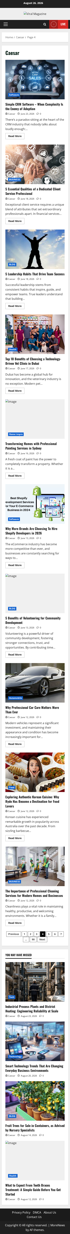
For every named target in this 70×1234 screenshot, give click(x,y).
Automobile (15, 698)
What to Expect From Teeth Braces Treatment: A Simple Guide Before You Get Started (33, 1189)
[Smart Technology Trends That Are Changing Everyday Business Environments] (35, 1041)
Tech (11, 997)
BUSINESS (14, 179)
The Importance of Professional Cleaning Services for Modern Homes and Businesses (35, 866)
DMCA (37, 1212)
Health (13, 349)
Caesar (11, 113)
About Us (50, 1212)
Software (14, 94)
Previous (13, 934)
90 (33, 939)
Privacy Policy (21, 1212)
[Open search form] (44, 24)
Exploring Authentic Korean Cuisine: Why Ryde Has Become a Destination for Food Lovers (35, 772)
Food (11, 787)
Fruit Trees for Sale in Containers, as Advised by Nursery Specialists (35, 1127)
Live (63, 24)
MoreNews (57, 1225)
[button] (6, 24)
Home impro (16, 434)
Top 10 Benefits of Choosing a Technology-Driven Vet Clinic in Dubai (35, 334)
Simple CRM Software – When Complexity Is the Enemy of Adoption (35, 79)
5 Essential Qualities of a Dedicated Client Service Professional (35, 164)
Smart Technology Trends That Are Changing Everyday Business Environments (34, 1068)
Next (42, 939)
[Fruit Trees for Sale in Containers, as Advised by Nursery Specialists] (35, 1101)
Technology (15, 1056)
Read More (16, 136)
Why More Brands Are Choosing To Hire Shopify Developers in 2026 (35, 504)
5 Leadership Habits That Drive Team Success (35, 249)
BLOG (12, 264)
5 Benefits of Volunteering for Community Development (35, 593)
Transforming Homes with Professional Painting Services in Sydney (35, 419)
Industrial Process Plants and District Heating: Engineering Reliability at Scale (31, 1008)
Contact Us (34, 1217)
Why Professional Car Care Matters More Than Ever (35, 683)
